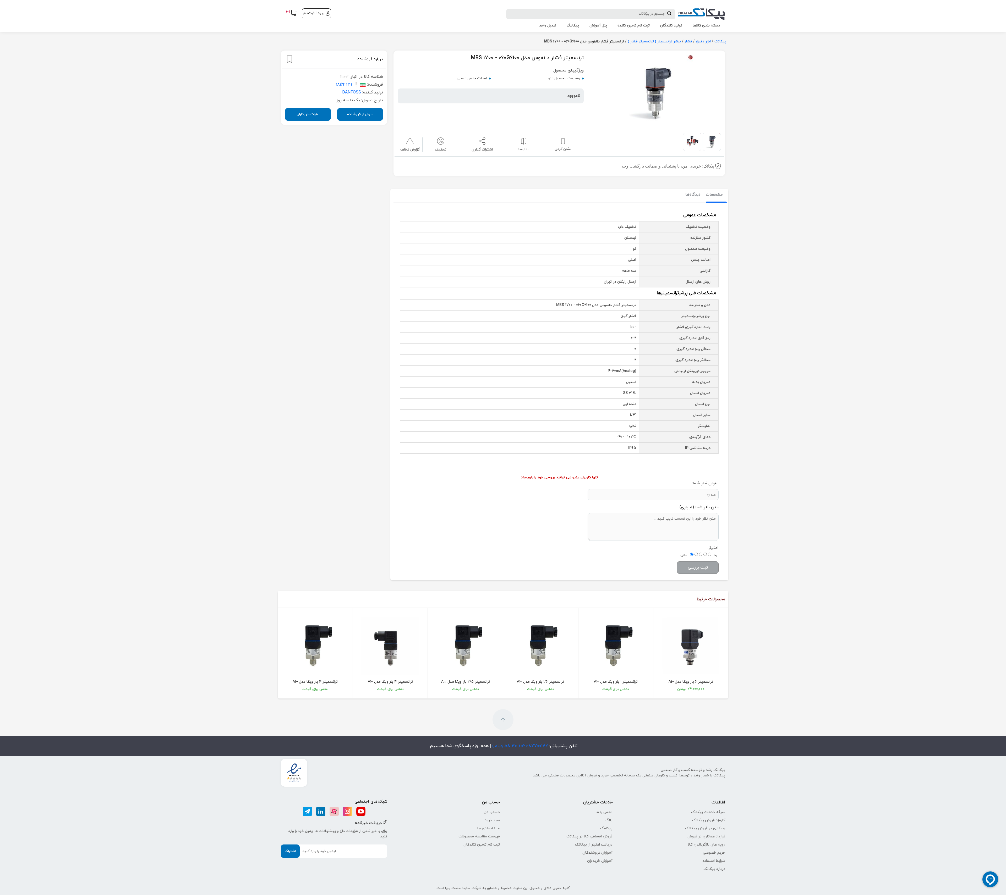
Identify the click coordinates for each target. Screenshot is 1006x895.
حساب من (492, 812)
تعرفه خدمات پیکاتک (708, 812)
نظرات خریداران (308, 114)
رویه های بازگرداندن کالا (706, 844)
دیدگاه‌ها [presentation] (693, 194)
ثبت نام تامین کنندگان (481, 844)
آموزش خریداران (600, 860)
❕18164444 (347, 84)
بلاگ (609, 820)
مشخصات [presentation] (714, 194)
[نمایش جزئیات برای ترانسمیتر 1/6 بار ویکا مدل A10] (540, 646)
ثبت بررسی (698, 567)
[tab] (714, 195)
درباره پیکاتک (714, 868)
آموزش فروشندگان (597, 852)
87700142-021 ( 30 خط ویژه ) (519, 746)
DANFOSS (351, 92)
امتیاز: (713, 548)
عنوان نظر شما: (705, 483)
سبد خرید (492, 820)
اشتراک (290, 851)
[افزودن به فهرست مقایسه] (523, 141)
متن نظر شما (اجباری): (699, 507)
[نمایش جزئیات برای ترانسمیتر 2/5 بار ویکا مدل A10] (465, 646)
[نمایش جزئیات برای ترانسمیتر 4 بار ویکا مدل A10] (390, 646)
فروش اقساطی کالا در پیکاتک (589, 836)
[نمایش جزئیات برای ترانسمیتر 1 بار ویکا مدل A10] (616, 646)
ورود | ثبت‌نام (314, 13)
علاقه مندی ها (488, 828)
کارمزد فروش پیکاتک (708, 820)
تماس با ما (604, 812)
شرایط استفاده (713, 860)
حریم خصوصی (714, 852)
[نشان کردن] (289, 59)
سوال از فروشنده (360, 114)
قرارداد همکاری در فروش (706, 836)
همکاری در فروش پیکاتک (705, 828)
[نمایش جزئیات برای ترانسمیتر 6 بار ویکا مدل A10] (691, 646)
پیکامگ (606, 828)
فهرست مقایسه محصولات (479, 836)
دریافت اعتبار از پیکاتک (594, 844)
